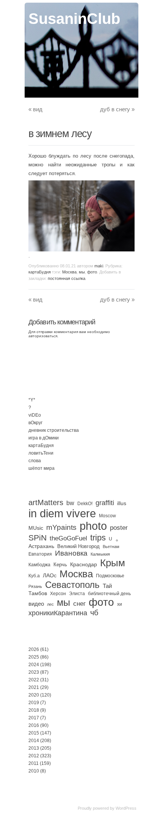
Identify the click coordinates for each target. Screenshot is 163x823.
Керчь (60, 564)
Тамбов (37, 593)
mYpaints (61, 527)
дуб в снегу (117, 109)
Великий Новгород (78, 546)
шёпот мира (41, 468)
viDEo (34, 415)
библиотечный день (109, 593)
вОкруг (35, 422)
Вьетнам (111, 546)
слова (34, 460)
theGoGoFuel (68, 538)
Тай (107, 586)
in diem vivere (62, 513)
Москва (69, 272)
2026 (33, 649)
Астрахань (41, 546)
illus (121, 503)
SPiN (37, 537)
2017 (33, 717)
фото (92, 272)
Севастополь (72, 585)
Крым (112, 563)
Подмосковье (110, 575)
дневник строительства (53, 430)
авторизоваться (42, 336)
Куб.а (34, 575)
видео (36, 603)
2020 (33, 695)
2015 (33, 733)
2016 (33, 725)
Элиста (77, 593)
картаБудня (39, 272)
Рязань (35, 586)
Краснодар (83, 564)
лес (50, 604)
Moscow (107, 515)
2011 (33, 763)
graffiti (105, 503)
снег (79, 603)
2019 (33, 702)
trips (98, 537)
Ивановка (71, 553)
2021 (33, 687)
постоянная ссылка (66, 278)
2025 (33, 657)
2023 (33, 672)
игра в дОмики (43, 438)
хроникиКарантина (57, 613)
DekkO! (84, 503)
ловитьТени (40, 453)
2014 (33, 740)
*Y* (31, 400)
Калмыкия (100, 554)
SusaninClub (74, 18)
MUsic (35, 528)
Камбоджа (39, 564)
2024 (33, 664)
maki (98, 266)
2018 (33, 710)
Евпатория (40, 554)
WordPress (126, 808)
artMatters (45, 502)
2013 (33, 748)
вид (35, 109)
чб (94, 612)
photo (93, 526)
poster (119, 527)
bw (70, 502)
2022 (33, 679)
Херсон (58, 593)
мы (82, 272)
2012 (33, 755)
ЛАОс (49, 575)
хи (119, 604)
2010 (33, 771)
